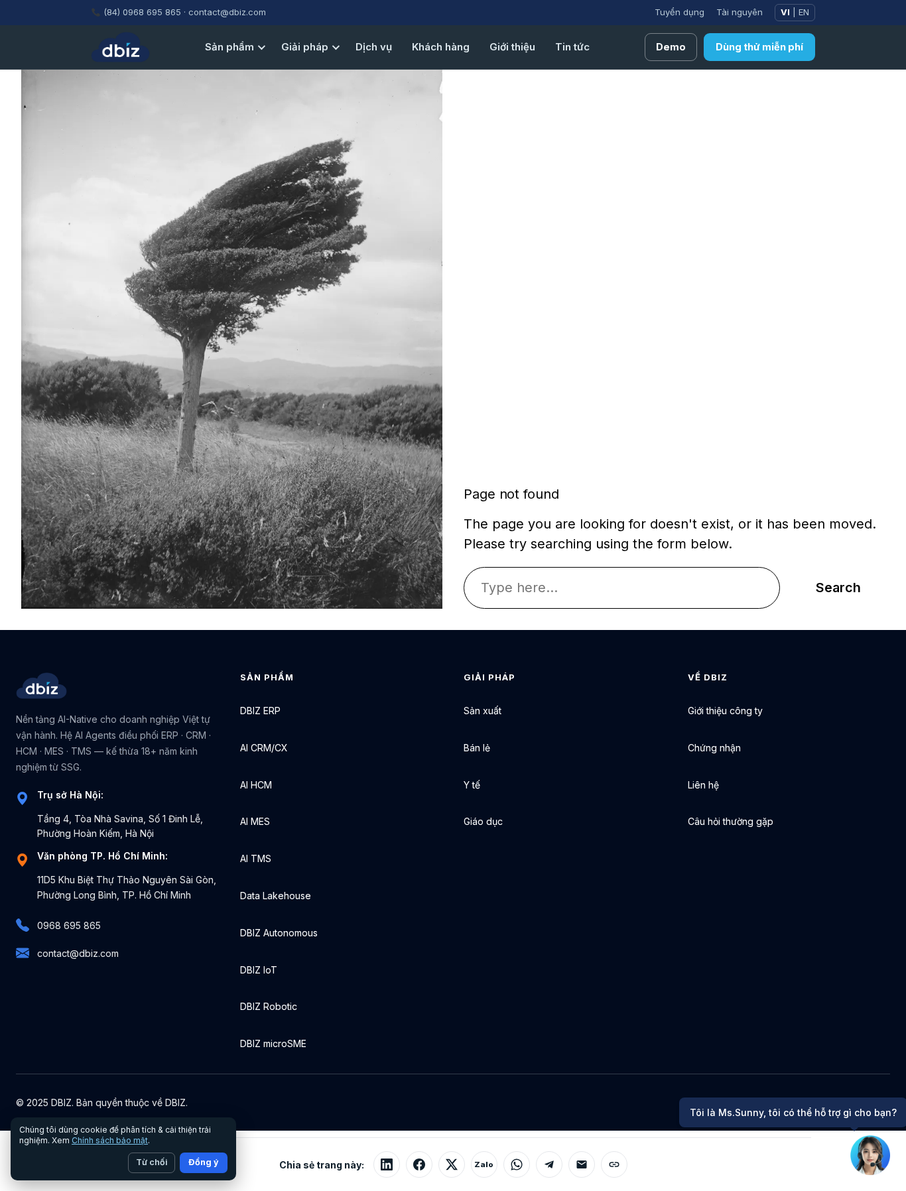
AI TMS (255, 858)
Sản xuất (482, 710)
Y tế (472, 784)
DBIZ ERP (260, 710)
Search (838, 588)
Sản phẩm (229, 46)
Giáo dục (483, 821)
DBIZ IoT (258, 969)
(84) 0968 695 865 (142, 12)
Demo (671, 46)
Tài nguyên (739, 12)
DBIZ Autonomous (279, 932)
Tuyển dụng (679, 12)
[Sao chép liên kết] (614, 1164)
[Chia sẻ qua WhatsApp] (516, 1164)
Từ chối (151, 1162)
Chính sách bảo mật (110, 1140)
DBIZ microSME (273, 1043)
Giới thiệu (512, 46)
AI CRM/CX (264, 747)
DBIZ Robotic (268, 1006)
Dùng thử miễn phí (759, 46)
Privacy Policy (768, 1102)
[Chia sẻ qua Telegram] (549, 1164)
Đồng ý (203, 1162)
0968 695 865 (69, 925)
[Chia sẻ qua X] (451, 1164)
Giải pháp (304, 46)
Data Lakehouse (275, 895)
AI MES (255, 821)
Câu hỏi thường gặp (730, 821)
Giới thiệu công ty (725, 710)
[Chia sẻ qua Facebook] (419, 1164)
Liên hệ (703, 784)
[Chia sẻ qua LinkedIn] (386, 1164)
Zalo (483, 1164)
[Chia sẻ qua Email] (581, 1164)
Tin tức (572, 46)
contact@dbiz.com (227, 12)
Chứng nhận (714, 747)
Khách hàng (441, 46)
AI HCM (256, 784)
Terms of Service (852, 1102)
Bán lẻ (477, 747)
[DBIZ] (120, 47)
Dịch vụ (374, 46)
